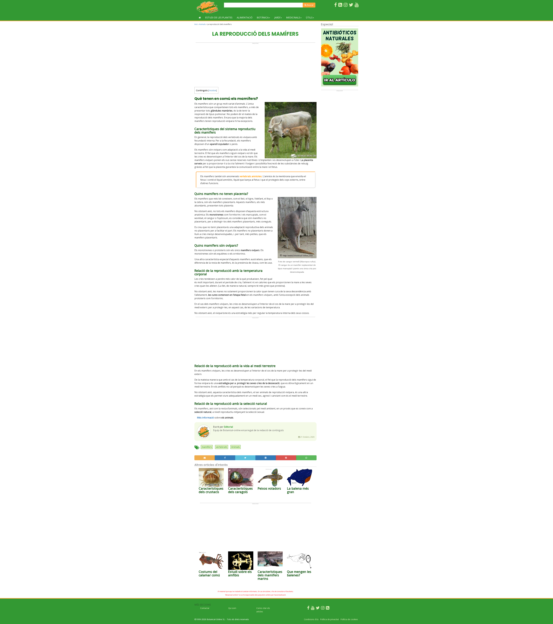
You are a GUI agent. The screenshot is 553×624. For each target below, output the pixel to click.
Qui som (232, 608)
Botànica (263, 17)
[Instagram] (322, 608)
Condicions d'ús (311, 619)
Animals (202, 24)
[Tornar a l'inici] (200, 18)
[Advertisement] (255, 64)
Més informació (205, 417)
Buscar (310, 5)
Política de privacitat (329, 619)
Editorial (228, 426)
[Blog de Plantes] (327, 608)
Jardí (277, 17)
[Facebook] (308, 608)
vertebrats (221, 447)
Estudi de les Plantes (218, 17)
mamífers (207, 447)
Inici (196, 24)
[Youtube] (312, 608)
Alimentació (244, 17)
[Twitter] (318, 608)
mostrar (212, 90)
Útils (309, 17)
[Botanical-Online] (208, 7)
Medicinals (293, 17)
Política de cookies (349, 619)
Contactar (204, 608)
